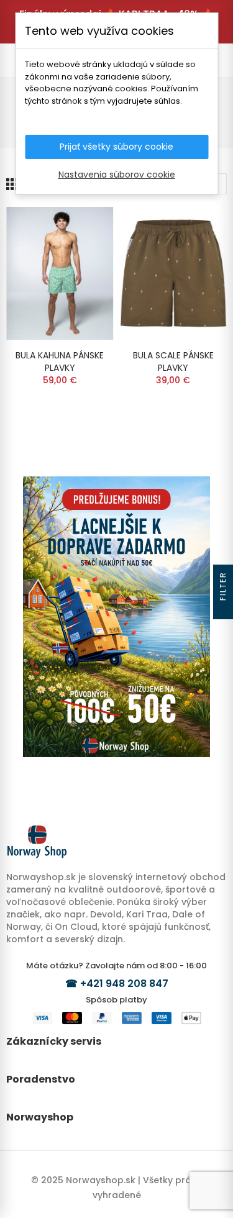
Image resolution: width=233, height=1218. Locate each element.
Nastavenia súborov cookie (116, 174)
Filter (222, 586)
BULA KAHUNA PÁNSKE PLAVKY (60, 361)
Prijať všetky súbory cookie (116, 146)
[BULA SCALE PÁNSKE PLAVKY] (173, 273)
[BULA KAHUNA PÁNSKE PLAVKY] (60, 273)
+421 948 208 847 (124, 983)
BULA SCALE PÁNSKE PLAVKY (173, 361)
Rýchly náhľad (82, 228)
